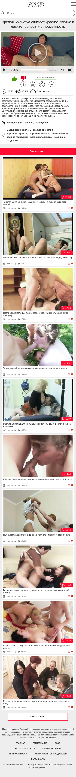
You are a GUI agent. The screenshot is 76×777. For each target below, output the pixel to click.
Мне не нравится (23, 78)
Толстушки (42, 122)
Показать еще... (38, 716)
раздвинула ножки (40, 137)
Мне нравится (14, 78)
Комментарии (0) (51, 84)
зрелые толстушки (17, 137)
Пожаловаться (32, 84)
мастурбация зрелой (18, 130)
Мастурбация (14, 122)
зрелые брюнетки (43, 130)
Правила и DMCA (18, 754)
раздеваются (14, 140)
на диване (59, 137)
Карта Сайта (38, 759)
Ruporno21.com (27, 729)
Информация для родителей (51, 754)
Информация (23, 84)
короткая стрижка (17, 133)
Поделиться (42, 84)
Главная (20, 743)
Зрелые (28, 122)
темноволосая (60, 133)
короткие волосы (40, 133)
